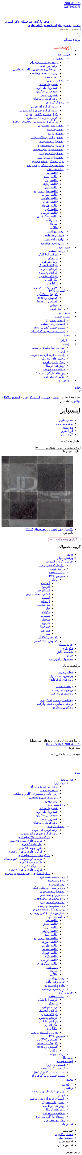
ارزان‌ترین (66, 430)
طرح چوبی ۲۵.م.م (30, 848)
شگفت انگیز (65, 651)
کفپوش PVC (57, 290)
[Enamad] (68, 737)
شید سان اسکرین (47, 91)
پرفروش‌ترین (64, 423)
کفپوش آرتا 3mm (47, 301)
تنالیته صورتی (49, 194)
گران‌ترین (67, 434)
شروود (45, 622)
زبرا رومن (51, 76)
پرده (70, 554)
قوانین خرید (65, 672)
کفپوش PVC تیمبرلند (44, 641)
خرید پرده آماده (54, 235)
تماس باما (64, 380)
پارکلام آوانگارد (48, 276)
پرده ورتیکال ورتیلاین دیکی (47, 137)
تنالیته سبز (51, 187)
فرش (69, 655)
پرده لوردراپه (56, 133)
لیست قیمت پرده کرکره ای (48, 331)
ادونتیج (46, 586)
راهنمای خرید (64, 686)
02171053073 (72, 6)
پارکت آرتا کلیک (48, 254)
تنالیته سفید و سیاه (46, 191)
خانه (56, 397)
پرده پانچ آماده (55, 231)
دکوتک (46, 612)
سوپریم (45, 615)
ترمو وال (67, 1057)
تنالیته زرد (51, 180)
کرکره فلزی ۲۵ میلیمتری (42, 114)
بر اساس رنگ (55, 169)
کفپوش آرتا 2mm (47, 297)
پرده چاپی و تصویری (51, 141)
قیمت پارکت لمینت (53, 323)
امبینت (46, 597)
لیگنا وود (52, 283)
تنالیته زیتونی (50, 183)
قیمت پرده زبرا (55, 320)
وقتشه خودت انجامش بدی (56, 700)
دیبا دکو (53, 258)
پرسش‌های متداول (53, 358)
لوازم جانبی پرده (54, 239)
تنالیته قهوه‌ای (49, 205)
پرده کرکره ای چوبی (44, 106)
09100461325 (72, 3)
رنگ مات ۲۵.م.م (32, 844)
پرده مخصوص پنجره (48, 149)
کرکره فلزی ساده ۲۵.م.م (26, 840)
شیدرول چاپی (49, 95)
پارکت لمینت (57, 250)
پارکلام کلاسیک (48, 265)
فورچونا (45, 626)
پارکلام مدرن (49, 268)
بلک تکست (43, 604)
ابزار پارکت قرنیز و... (52, 565)
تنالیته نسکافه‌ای (47, 216)
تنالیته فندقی (50, 202)
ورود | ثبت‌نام (72, 39)
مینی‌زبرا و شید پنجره (51, 145)
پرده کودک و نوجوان (45, 98)
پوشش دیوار (65, 557)
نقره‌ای (53, 223)
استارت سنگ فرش (38, 594)
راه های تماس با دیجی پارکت (55, 703)
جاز (48, 608)
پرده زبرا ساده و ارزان (44, 62)
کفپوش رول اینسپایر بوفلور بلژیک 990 (49, 529)
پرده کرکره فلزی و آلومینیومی (37, 110)
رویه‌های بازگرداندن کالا (50, 373)
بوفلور (54, 305)
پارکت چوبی (57, 568)
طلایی (54, 227)
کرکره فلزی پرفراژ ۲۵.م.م (25, 851)
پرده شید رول (55, 80)
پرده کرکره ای (55, 102)
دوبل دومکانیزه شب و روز (47, 161)
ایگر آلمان (51, 279)
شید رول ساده (48, 84)
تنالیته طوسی (49, 198)
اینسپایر (45, 601)
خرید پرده (64, 54)
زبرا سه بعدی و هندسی (43, 73)
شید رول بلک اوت (46, 87)
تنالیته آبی (52, 173)
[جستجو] (78, 33)
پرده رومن (55, 129)
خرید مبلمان (65, 644)
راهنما (66, 343)
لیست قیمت (62, 316)
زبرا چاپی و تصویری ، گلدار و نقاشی (35, 69)
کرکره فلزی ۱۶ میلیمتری (42, 117)
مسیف (45, 630)
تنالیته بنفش (50, 176)
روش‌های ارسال (55, 365)
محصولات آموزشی (61, 659)
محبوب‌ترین (65, 420)
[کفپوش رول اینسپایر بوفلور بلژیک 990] (37, 491)
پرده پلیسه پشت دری (51, 125)
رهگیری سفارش (54, 376)
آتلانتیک (45, 583)
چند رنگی (52, 220)
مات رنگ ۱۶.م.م (32, 866)
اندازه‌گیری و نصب (52, 243)
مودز (47, 633)
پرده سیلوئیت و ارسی (50, 157)
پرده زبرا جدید (49, 65)
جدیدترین (67, 427)
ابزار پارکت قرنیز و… (44, 287)
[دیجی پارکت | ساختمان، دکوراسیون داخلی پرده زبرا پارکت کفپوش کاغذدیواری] (65, 769)
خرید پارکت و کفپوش (36, 397)
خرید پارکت (63, 247)
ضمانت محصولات (54, 369)
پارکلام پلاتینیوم (48, 272)
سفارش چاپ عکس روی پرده (45, 165)
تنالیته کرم (51, 209)
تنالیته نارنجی (49, 212)
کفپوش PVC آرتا (47, 294)
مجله (67, 334)
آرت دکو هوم (50, 261)
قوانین (61, 351)
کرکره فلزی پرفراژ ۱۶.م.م (25, 869)
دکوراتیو (68, 648)
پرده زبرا (58, 58)
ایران (65, 1084)
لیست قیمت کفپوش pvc (49, 327)
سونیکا (46, 619)
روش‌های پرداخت (54, 362)
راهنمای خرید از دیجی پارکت (47, 354)
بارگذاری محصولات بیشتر (64, 539)
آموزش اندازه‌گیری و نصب (48, 347)
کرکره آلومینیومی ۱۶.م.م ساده (22, 858)
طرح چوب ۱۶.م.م (31, 862)
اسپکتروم (44, 590)
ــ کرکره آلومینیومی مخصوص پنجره (35, 121)
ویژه (77, 387)
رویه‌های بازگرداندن (60, 679)
